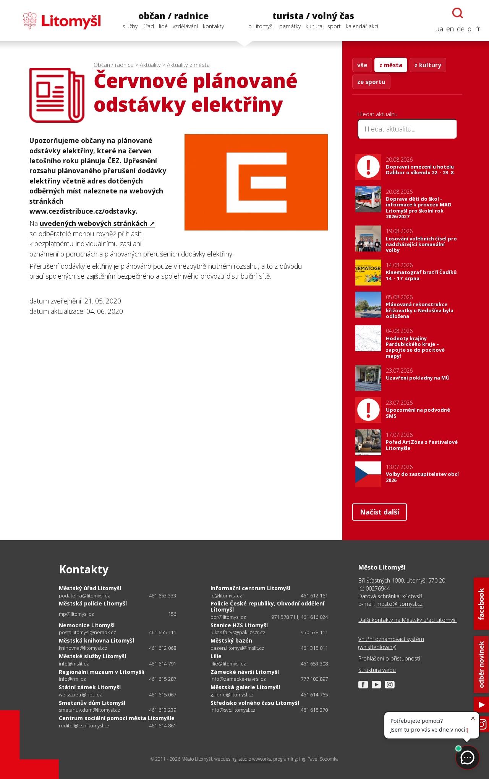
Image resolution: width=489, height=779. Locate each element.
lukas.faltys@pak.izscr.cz (238, 632)
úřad (148, 26)
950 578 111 (314, 632)
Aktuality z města (188, 64)
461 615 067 (162, 694)
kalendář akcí (362, 26)
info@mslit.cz (74, 664)
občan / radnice (173, 16)
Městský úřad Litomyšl (90, 588)
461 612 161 (314, 595)
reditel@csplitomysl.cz (84, 726)
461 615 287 (162, 678)
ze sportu (371, 82)
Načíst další (379, 511)
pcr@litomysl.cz (228, 617)
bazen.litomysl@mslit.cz (237, 648)
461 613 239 (162, 709)
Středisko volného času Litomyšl (254, 702)
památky (290, 26)
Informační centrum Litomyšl (250, 588)
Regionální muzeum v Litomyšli (101, 671)
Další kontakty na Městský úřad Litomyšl (407, 619)
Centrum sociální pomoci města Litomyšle (117, 718)
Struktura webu (377, 670)
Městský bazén (231, 640)
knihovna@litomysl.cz (83, 648)
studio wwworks (255, 759)
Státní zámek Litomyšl (90, 687)
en (450, 28)
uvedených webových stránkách (93, 223)
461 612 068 (162, 647)
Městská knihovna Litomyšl (96, 640)
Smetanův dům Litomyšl (92, 702)
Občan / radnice (114, 64)
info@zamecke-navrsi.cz (238, 679)
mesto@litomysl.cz (399, 603)
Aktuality (150, 64)
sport (334, 26)
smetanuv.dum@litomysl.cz (89, 710)
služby (130, 26)
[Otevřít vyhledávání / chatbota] (458, 13)
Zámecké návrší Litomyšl (244, 671)
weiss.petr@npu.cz (80, 695)
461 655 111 (162, 632)
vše (362, 65)
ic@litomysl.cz (226, 596)
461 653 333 (162, 595)
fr (478, 28)
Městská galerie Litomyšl (245, 687)
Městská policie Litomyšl (93, 603)
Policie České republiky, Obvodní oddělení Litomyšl (267, 606)
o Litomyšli (261, 26)
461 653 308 (314, 663)
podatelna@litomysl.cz (84, 596)
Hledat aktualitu (378, 114)
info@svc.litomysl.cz (233, 710)
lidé (163, 26)
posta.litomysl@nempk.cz (87, 632)
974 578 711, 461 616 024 (299, 616)
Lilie (216, 656)
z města (390, 65)
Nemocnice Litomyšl (87, 625)
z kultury (428, 65)
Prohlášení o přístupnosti (389, 658)
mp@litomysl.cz (76, 614)
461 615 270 (314, 709)
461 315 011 (314, 647)
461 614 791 (162, 663)
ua (439, 28)
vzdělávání (185, 26)
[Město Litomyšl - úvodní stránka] (54, 20)
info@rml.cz (72, 679)
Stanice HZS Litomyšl (239, 625)
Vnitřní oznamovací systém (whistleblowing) (391, 642)
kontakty (213, 26)
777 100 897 (314, 678)
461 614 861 (162, 725)
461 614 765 (314, 694)
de (461, 28)
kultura (314, 26)
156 (172, 613)
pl (470, 28)
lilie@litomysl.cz (228, 664)
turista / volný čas (313, 16)
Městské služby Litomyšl (92, 656)
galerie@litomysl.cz (232, 695)
